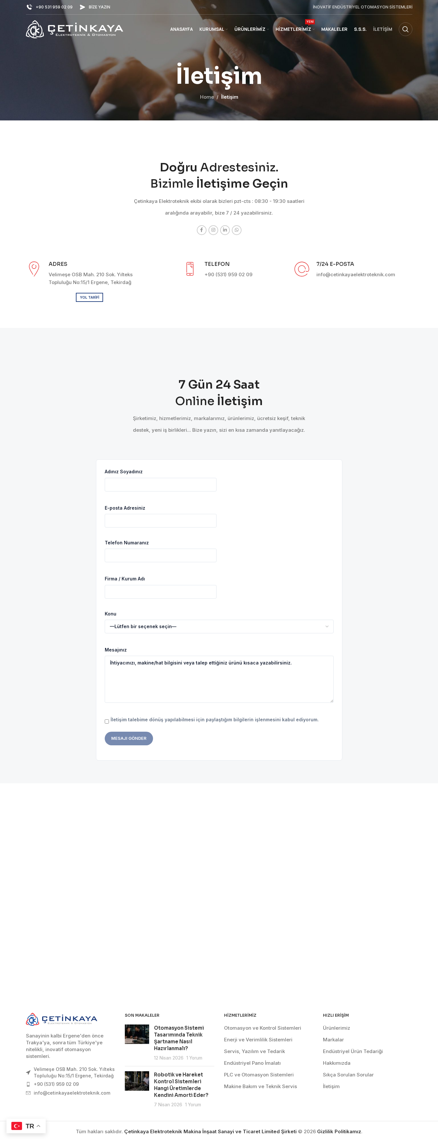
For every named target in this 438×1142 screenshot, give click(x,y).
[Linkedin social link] (225, 230)
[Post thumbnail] (137, 1042)
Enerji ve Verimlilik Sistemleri (258, 1039)
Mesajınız (116, 649)
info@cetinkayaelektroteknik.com (72, 1093)
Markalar (333, 1039)
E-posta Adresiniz (125, 508)
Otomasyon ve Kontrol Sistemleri (262, 1028)
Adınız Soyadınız (124, 471)
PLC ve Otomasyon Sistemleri (259, 1075)
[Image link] (61, 1019)
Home (207, 97)
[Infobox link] (49, 7)
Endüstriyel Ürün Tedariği (353, 1051)
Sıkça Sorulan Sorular (348, 1075)
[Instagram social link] (213, 230)
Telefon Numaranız (127, 542)
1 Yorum (194, 1058)
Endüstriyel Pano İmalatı (252, 1063)
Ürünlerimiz (336, 1028)
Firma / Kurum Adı (125, 578)
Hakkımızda (336, 1063)
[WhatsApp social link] (237, 230)
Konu (110, 613)
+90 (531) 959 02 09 (56, 1084)
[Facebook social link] (202, 230)
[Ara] (406, 29)
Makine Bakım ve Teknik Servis (260, 1086)
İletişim (331, 1086)
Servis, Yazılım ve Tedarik (254, 1051)
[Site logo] (74, 29)
